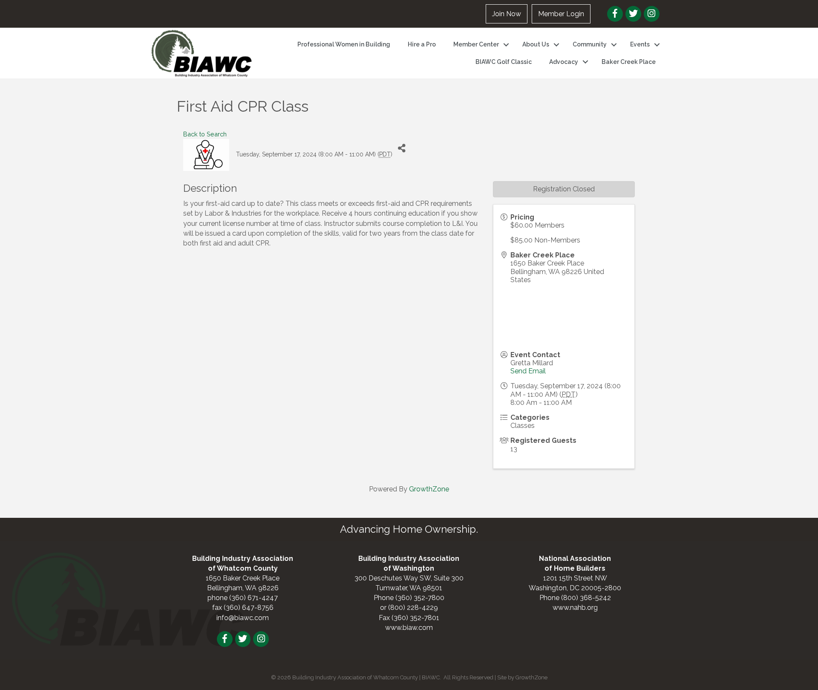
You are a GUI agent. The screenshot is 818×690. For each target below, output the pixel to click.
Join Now (506, 14)
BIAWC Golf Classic (503, 61)
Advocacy (563, 61)
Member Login (561, 14)
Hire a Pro (422, 44)
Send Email (528, 371)
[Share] (402, 148)
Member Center (476, 44)
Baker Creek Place (629, 61)
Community (590, 44)
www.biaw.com (409, 628)
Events (640, 44)
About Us (535, 44)
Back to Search (205, 134)
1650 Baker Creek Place (242, 578)
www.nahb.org (575, 607)
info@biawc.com (242, 618)
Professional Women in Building (343, 44)
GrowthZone (429, 489)
